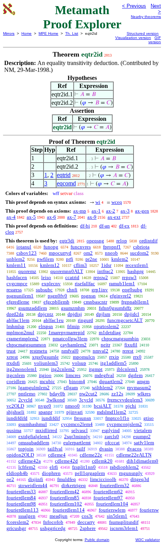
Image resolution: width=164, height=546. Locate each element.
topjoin (26, 449)
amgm (143, 381)
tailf (81, 449)
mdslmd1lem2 (111, 412)
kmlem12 (49, 265)
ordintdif (148, 241)
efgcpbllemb (56, 302)
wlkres (144, 393)
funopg (50, 247)
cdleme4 (57, 455)
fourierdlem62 (108, 491)
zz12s (117, 393)
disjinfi (35, 479)
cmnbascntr (95, 302)
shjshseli (15, 412)
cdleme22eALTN (133, 455)
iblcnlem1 (127, 369)
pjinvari (74, 412)
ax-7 (71, 217)
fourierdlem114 (69, 510)
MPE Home (48, 33)
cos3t (87, 516)
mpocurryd (60, 253)
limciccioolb (103, 479)
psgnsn (88, 296)
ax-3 (125, 211)
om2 (88, 253)
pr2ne (91, 259)
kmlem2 (119, 259)
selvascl (79, 430)
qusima (13, 430)
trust (11, 351)
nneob (111, 253)
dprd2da (15, 314)
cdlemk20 (102, 461)
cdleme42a (29, 461)
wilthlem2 (102, 387)
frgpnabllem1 (135, 302)
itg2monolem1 (21, 369)
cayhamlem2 (73, 345)
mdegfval (104, 375)
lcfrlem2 (26, 467)
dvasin (106, 449)
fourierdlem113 (22, 510)
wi (97, 202)
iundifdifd (16, 418)
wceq (116, 202)
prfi (69, 259)
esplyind (111, 430)
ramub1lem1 (122, 283)
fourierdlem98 (21, 504)
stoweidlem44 (32, 485)
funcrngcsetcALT (125, 320)
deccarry (86, 522)
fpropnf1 (112, 247)
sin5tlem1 (117, 516)
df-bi (85, 226)
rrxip (114, 357)
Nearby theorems (146, 17)
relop (121, 241)
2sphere (88, 528)
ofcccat (112, 442)
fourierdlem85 (64, 497)
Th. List (71, 33)
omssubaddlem (33, 442)
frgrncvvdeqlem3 (125, 400)
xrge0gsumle (45, 357)
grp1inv (100, 289)
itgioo (45, 375)
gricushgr (16, 528)
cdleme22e (91, 455)
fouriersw (149, 510)
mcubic (47, 381)
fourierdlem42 (64, 491)
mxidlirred (46, 430)
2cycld (25, 400)
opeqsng (95, 241)
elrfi (54, 467)
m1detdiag (110, 332)
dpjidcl (131, 314)
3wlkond (56, 400)
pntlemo (26, 393)
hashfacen (16, 277)
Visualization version (133, 38)
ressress (14, 289)
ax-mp (79, 211)
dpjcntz (45, 314)
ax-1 (96, 211)
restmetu (38, 351)
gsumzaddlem (32, 308)
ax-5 (31, 217)
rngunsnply (131, 473)
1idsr (106, 265)
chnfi (72, 289)
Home (26, 33)
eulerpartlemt (77, 442)
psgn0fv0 (57, 296)
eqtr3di (66, 241)
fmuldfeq (66, 479)
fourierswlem (112, 510)
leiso (46, 277)
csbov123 (26, 253)
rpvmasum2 (139, 387)
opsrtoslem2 (106, 326)
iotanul (23, 247)
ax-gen (142, 211)
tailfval (55, 449)
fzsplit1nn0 (84, 467)
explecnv (51, 283)
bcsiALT (102, 406)
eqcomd (66, 183)
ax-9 (91, 217)
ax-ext (114, 217)
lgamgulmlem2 (34, 387)
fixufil (130, 345)
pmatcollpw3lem (70, 338)
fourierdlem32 (114, 485)
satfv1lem (144, 442)
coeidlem (16, 381)
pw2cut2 (88, 393)
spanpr (45, 412)
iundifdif (51, 418)
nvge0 (44, 406)
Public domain (97, 540)
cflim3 (80, 265)
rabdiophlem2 (124, 467)
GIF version (154, 40)
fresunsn (82, 418)
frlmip (73, 326)
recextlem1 (136, 265)
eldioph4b (17, 473)
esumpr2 (142, 436)
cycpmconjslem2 (124, 424)
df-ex (124, 226)
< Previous (134, 6)
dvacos (134, 449)
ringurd (85, 320)
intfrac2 (105, 271)
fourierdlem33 (21, 491)
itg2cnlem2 (63, 369)
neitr (105, 345)
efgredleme (17, 302)
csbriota (141, 247)
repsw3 (129, 277)
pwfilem (45, 259)
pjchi (130, 406)
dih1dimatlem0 (142, 461)
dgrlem (135, 375)
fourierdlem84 (21, 497)
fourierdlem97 (108, 497)
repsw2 (100, 277)
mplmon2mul (20, 332)
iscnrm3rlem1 (124, 528)
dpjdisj (75, 314)
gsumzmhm (73, 308)
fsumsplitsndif (123, 522)
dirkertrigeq (73, 485)
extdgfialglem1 (34, 436)
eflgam (71, 387)
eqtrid (64, 175)
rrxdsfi (13, 363)
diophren (51, 473)
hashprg (135, 271)
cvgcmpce (16, 283)
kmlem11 (16, 265)
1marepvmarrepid (66, 332)
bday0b (57, 393)
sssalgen (26, 516)
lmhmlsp (15, 326)
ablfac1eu (53, 320)
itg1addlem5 (113, 363)
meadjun (59, 516)
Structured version (143, 33)
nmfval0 (70, 351)
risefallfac (85, 283)
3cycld (86, 400)
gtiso (148, 418)
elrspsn (46, 326)
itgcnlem (15, 375)
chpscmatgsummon (26, 345)
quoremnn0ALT (66, 271)
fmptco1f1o (117, 418)
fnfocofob (53, 522)
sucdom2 (139, 253)
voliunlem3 (46, 363)
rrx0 (137, 357)
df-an (104, 226)
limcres (73, 375)
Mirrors (8, 33)
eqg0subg (132, 289)
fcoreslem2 (17, 522)
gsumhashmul (32, 424)
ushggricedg (53, 528)
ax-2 (110, 211)
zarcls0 (112, 436)
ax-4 (11, 217)
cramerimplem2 (22, 338)
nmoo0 (72, 406)
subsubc (44, 289)
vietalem (143, 430)
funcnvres (81, 247)
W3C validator (147, 540)
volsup (79, 363)
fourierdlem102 (66, 504)
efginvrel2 (120, 296)
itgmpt (96, 369)
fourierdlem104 (112, 504)
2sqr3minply (77, 436)
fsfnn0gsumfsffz (115, 308)
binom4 (77, 381)
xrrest (12, 357)
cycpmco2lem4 (77, 424)
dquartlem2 (111, 381)
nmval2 (100, 351)
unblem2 (15, 259)
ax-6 (51, 217)
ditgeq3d (139, 479)
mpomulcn (84, 357)
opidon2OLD (20, 455)
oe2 (10, 479)
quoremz (27, 271)
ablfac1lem (17, 320)
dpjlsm (103, 314)
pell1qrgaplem (90, 473)
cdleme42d (66, 461)
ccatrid (72, 277)
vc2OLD (15, 406)
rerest (127, 351)
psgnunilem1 (20, 296)
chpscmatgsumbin (120, 338)
